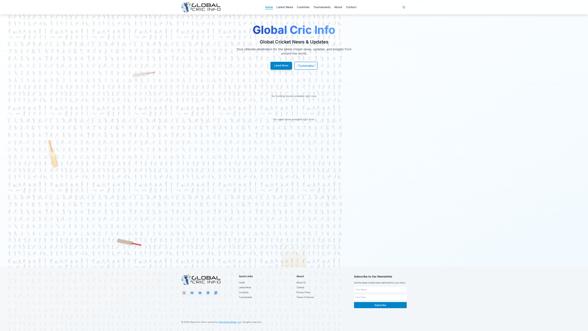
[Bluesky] (200, 293)
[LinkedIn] (208, 293)
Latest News (285, 7)
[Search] (404, 7)
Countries (303, 7)
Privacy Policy (303, 292)
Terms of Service (305, 297)
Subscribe (380, 305)
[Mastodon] (216, 293)
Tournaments (322, 7)
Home (269, 7)
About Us (301, 282)
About (338, 7)
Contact (351, 7)
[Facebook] (192, 293)
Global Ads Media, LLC (230, 322)
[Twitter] (184, 293)
